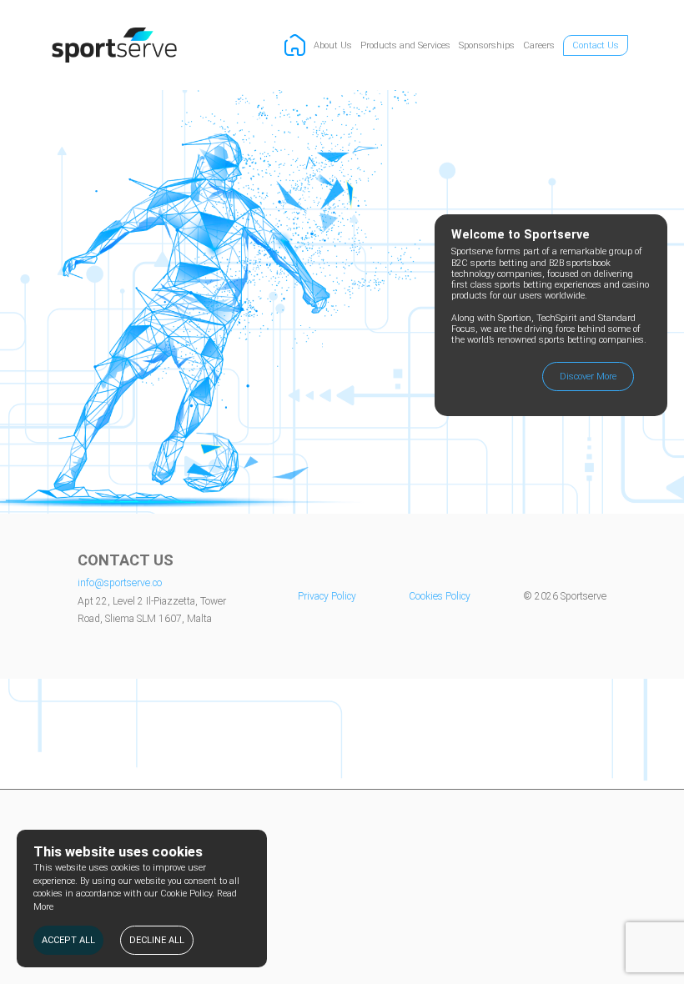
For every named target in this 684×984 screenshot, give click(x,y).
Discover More (588, 376)
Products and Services (405, 45)
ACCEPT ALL (68, 940)
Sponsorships (487, 45)
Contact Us (595, 45)
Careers (539, 45)
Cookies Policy (439, 596)
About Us (333, 45)
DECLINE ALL (156, 940)
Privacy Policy (327, 596)
